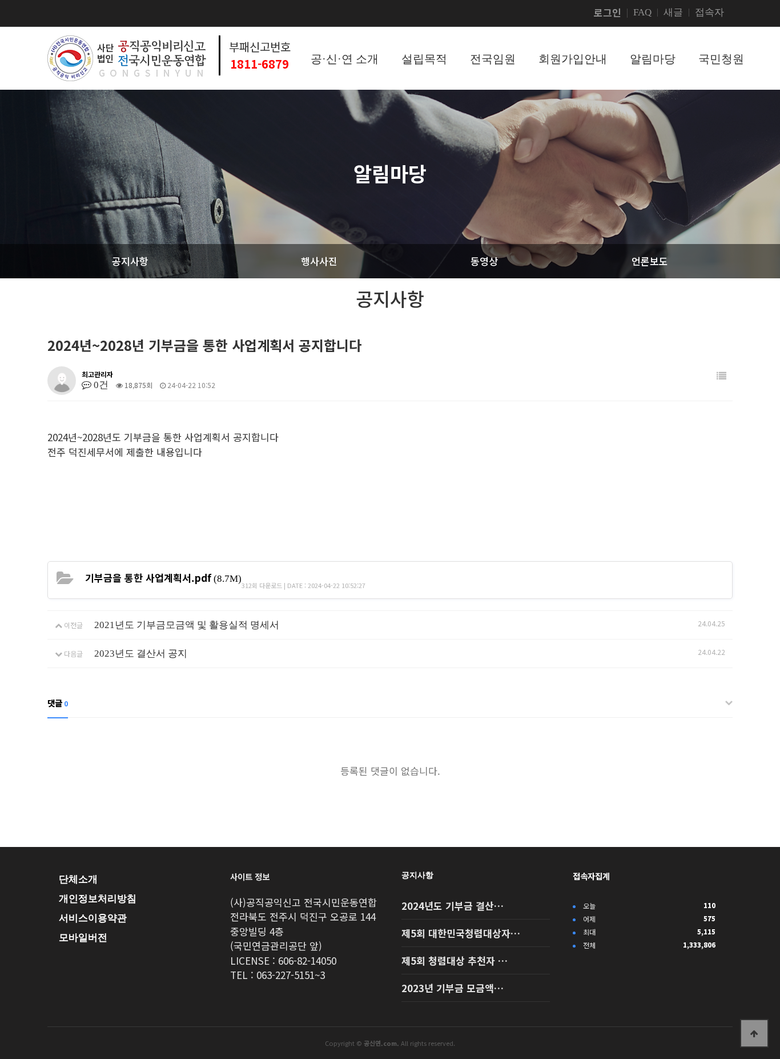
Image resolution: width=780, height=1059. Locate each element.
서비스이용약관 (93, 918)
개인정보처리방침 (97, 898)
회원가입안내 (572, 59)
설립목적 (424, 59)
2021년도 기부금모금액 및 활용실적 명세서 (186, 625)
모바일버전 (83, 937)
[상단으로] (754, 1033)
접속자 (709, 13)
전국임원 (493, 59)
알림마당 (653, 59)
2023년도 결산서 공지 (140, 653)
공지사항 (417, 875)
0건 (99, 384)
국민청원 (721, 59)
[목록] (721, 376)
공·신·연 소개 (345, 59)
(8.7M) (163, 577)
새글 (673, 13)
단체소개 (78, 879)
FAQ (642, 13)
